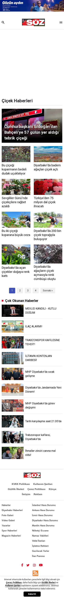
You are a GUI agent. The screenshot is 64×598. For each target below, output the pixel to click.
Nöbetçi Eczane (40, 530)
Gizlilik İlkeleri (16, 489)
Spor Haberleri (9, 530)
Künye (52, 489)
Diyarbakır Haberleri (12, 510)
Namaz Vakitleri (40, 535)
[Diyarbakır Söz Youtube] (41, 565)
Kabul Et (32, 594)
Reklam (38, 494)
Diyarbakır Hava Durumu (45, 520)
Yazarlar (6, 525)
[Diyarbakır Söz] (33, 22)
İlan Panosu (38, 556)
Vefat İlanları (38, 541)
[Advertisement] (32, 63)
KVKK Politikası (21, 484)
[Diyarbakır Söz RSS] (35, 573)
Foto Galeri (7, 515)
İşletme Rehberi (40, 546)
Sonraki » (48, 290)
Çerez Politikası (36, 489)
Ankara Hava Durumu (43, 510)
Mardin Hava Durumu (43, 525)
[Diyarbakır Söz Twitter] (28, 565)
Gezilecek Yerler (40, 551)
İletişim (26, 494)
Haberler (6, 505)
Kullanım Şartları (42, 484)
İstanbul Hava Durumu (44, 505)
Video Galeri (8, 520)
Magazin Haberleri (11, 535)
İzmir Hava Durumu (42, 515)
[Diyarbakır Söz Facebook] (22, 565)
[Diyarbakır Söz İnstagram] (34, 565)
